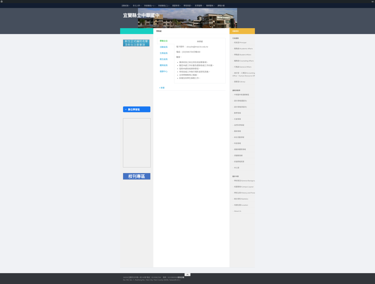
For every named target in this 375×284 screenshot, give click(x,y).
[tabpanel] (199, 60)
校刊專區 (136, 176)
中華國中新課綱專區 (241, 95)
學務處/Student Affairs (242, 55)
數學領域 (237, 113)
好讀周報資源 (239, 161)
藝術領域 (237, 131)
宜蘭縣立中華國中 (141, 15)
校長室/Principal (240, 42)
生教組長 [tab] (164, 53)
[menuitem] (1, 1)
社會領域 (237, 119)
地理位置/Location (241, 205)
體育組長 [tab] (164, 65)
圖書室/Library (239, 82)
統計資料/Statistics (241, 199)
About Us (237, 211)
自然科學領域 (239, 125)
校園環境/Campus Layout (243, 187)
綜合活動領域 (239, 137)
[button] (191, 87)
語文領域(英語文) (240, 107)
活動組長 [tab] (164, 47)
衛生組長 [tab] (164, 59)
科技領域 (237, 143)
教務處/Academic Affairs (243, 48)
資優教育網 (238, 155)
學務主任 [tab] (164, 41)
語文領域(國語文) (240, 101)
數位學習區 (134, 109)
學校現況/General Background (245, 181)
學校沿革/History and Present (245, 193)
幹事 (163, 88)
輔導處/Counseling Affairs (244, 61)
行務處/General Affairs (242, 67)
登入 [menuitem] (373, 1)
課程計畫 (221, 5)
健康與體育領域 (240, 149)
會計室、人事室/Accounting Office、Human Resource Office (244, 74)
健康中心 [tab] (164, 71)
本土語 (236, 168)
